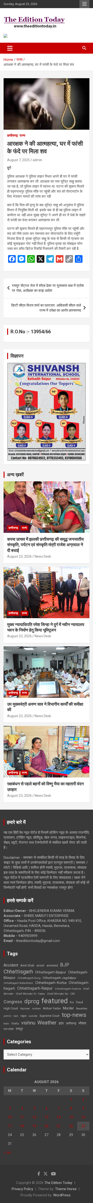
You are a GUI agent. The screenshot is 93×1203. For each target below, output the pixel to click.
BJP (64, 965)
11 (22, 1117)
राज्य (22, 135)
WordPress (62, 1195)
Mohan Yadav (52, 1008)
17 (10, 1126)
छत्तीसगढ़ (12, 135)
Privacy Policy (22, 1189)
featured (54, 1001)
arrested (52, 965)
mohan (36, 1008)
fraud (79, 1002)
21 (59, 1126)
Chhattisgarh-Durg (29, 978)
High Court (11, 1008)
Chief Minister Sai (57, 993)
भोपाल (82, 1023)
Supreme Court (50, 1016)
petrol (7, 1016)
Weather (47, 1023)
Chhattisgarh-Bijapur (50, 972)
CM (72, 993)
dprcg (31, 1001)
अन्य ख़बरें (15, 475)
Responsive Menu (84, 4)
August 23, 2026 (19, 556)
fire (72, 1002)
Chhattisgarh (18, 972)
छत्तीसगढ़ (71, 1023)
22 (71, 1126)
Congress (13, 1001)
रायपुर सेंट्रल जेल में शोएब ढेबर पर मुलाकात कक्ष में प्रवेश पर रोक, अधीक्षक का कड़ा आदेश (48, 288)
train (6, 1023)
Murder (68, 1008)
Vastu (15, 1023)
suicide (33, 1016)
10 (10, 1117)
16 (83, 1117)
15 (71, 1117)
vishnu (28, 1023)
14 (59, 1117)
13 (46, 1117)
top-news (74, 1014)
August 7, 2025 (18, 160)
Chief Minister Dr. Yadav (30, 993)
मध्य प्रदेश (9, 1029)
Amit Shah (27, 965)
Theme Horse (66, 1189)
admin (37, 160)
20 (46, 1126)
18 (22, 1126)
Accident (11, 965)
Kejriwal (25, 1008)
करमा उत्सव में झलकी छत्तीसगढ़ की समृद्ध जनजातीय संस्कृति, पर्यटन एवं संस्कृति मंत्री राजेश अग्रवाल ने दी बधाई (45, 545)
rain (15, 1016)
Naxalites (81, 1008)
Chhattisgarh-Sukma (68, 988)
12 (34, 1117)
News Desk (43, 556)
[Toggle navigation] (10, 48)
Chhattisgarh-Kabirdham (18, 983)
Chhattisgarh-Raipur (35, 988)
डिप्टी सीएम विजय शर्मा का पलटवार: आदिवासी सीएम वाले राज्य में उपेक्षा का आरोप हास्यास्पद (46, 308)
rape (23, 1016)
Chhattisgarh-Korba (51, 983)
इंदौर (61, 1023)
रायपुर (19, 1029)
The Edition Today (58, 1183)
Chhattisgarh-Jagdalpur (59, 978)
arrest (40, 965)
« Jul (7, 1152)
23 (83, 1126)
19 (34, 1126)
